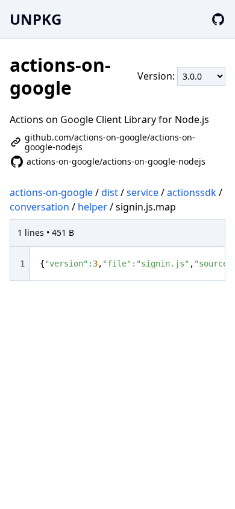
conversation (39, 206)
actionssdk (191, 192)
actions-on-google (51, 192)
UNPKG (35, 19)
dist (109, 192)
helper (92, 206)
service (142, 192)
